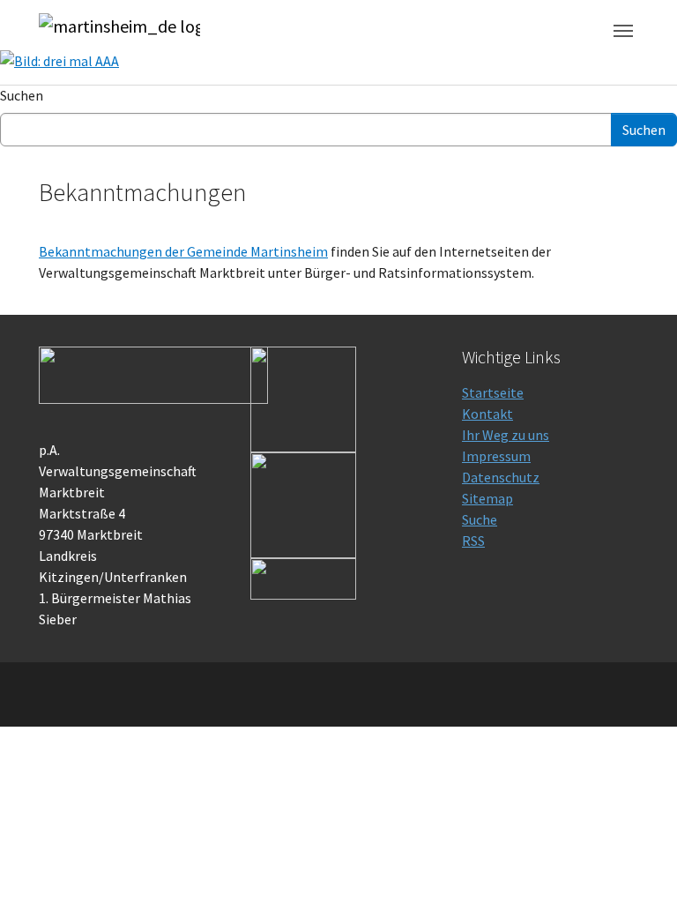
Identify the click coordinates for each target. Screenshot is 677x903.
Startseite (493, 392)
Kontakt (487, 413)
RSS (473, 540)
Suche (479, 519)
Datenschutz (500, 477)
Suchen (21, 95)
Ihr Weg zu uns (505, 435)
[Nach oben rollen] (638, 864)
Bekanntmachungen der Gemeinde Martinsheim (183, 251)
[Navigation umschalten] (623, 31)
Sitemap (487, 498)
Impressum (496, 456)
